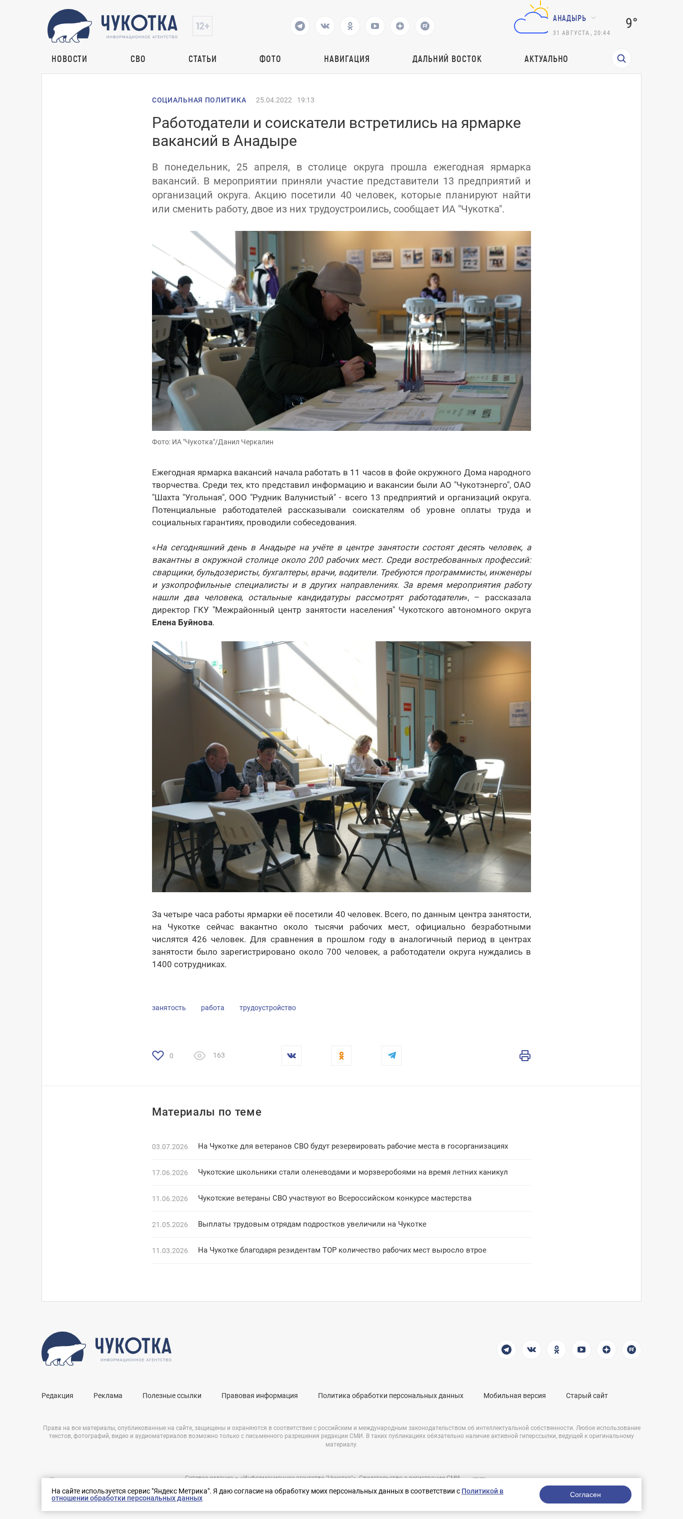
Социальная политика (199, 100)
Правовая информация (260, 1395)
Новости (70, 58)
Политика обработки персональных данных (391, 1395)
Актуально (546, 58)
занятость (169, 1008)
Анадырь (569, 17)
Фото (271, 58)
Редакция (58, 1395)
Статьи (202, 58)
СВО (138, 58)
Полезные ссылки (172, 1395)
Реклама (108, 1395)
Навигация (347, 58)
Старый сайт (587, 1395)
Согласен (585, 1495)
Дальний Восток (447, 58)
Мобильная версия (515, 1395)
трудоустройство (268, 1008)
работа (212, 1008)
